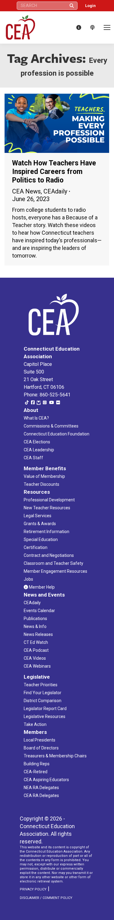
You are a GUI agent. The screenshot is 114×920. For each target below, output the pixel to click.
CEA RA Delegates (41, 795)
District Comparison (42, 700)
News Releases (38, 634)
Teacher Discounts (41, 484)
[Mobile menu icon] (107, 27)
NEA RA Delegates (41, 787)
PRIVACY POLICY (33, 889)
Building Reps (37, 763)
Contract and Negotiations (49, 555)
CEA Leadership (39, 449)
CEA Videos (35, 658)
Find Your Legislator (42, 692)
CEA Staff (33, 457)
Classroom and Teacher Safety (53, 563)
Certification (35, 547)
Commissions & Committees (51, 426)
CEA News (26, 191)
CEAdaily (55, 191)
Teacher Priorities (40, 684)
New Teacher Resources (47, 507)
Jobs (28, 579)
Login (90, 5)
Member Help (41, 587)
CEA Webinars (37, 666)
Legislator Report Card (45, 708)
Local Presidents (39, 740)
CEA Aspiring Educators (46, 779)
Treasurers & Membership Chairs (55, 755)
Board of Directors (41, 747)
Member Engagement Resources (55, 571)
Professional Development (49, 499)
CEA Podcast (36, 650)
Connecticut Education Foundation (56, 433)
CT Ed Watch (36, 642)
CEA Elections (37, 441)
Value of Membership (44, 476)
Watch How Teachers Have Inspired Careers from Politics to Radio (54, 171)
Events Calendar (39, 610)
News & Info (35, 626)
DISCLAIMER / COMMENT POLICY (46, 898)
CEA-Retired (35, 771)
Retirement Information (46, 531)
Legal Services (37, 515)
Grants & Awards (40, 523)
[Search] (72, 6)
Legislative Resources (44, 716)
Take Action (35, 724)
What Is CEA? (36, 418)
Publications (35, 618)
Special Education (41, 539)
